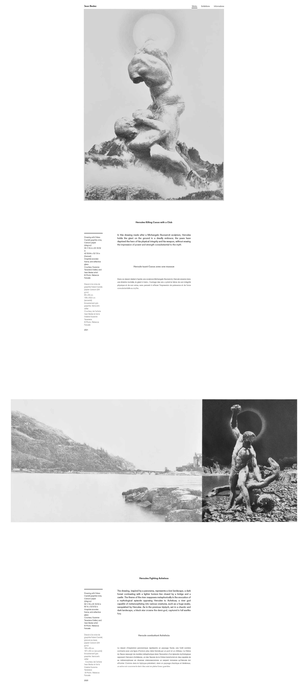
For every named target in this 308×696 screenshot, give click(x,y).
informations (219, 6)
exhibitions (205, 6)
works (194, 6)
